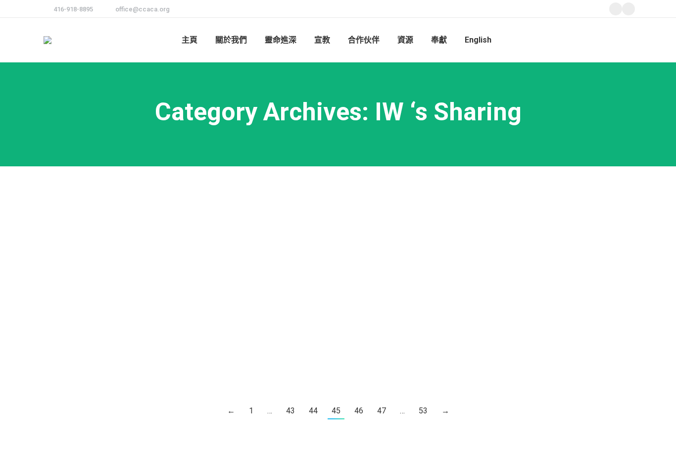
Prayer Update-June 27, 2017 (119, 325)
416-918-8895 (73, 9)
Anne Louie (69, 202)
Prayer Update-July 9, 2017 (114, 254)
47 (381, 410)
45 (336, 410)
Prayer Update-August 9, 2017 (121, 184)
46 (358, 410)
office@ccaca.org (142, 9)
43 (290, 410)
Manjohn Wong (75, 273)
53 (423, 410)
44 (313, 410)
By (113, 202)
